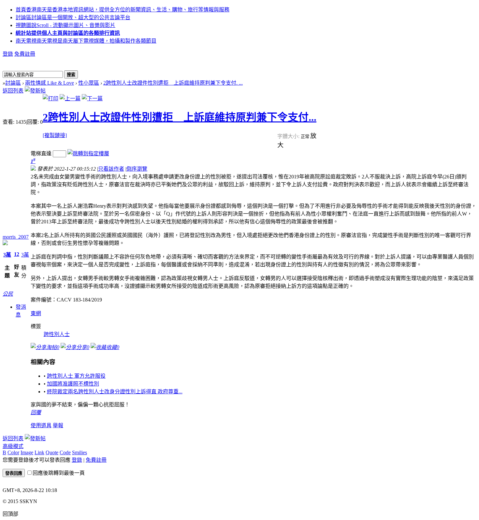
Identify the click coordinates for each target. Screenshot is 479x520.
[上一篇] (70, 98)
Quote (52, 452)
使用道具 (41, 425)
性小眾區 (88, 83)
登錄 (8, 54)
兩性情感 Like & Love (49, 83)
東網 (36, 313)
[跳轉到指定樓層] (88, 153)
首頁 (122, 9)
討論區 (73, 17)
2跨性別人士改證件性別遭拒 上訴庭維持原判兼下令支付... (179, 117)
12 (16, 254)
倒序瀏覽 (136, 169)
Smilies (79, 452)
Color (13, 452)
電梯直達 (41, 153)
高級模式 (13, 446)
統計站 (68, 33)
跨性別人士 (57, 334)
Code (65, 452)
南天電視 (86, 41)
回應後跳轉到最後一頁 (59, 473)
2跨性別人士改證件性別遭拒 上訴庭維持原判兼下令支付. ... (173, 83)
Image (27, 452)
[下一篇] (92, 98)
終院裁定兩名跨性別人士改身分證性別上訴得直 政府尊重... (114, 391)
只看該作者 (111, 169)
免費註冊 (24, 54)
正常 (305, 136)
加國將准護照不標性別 (73, 383)
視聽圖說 (65, 25)
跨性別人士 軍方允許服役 (76, 376)
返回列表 (13, 90)
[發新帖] (35, 90)
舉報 (58, 425)
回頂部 (10, 514)
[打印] (50, 98)
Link (39, 452)
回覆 (36, 412)
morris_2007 (16, 237)
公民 (8, 294)
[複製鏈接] (55, 135)
